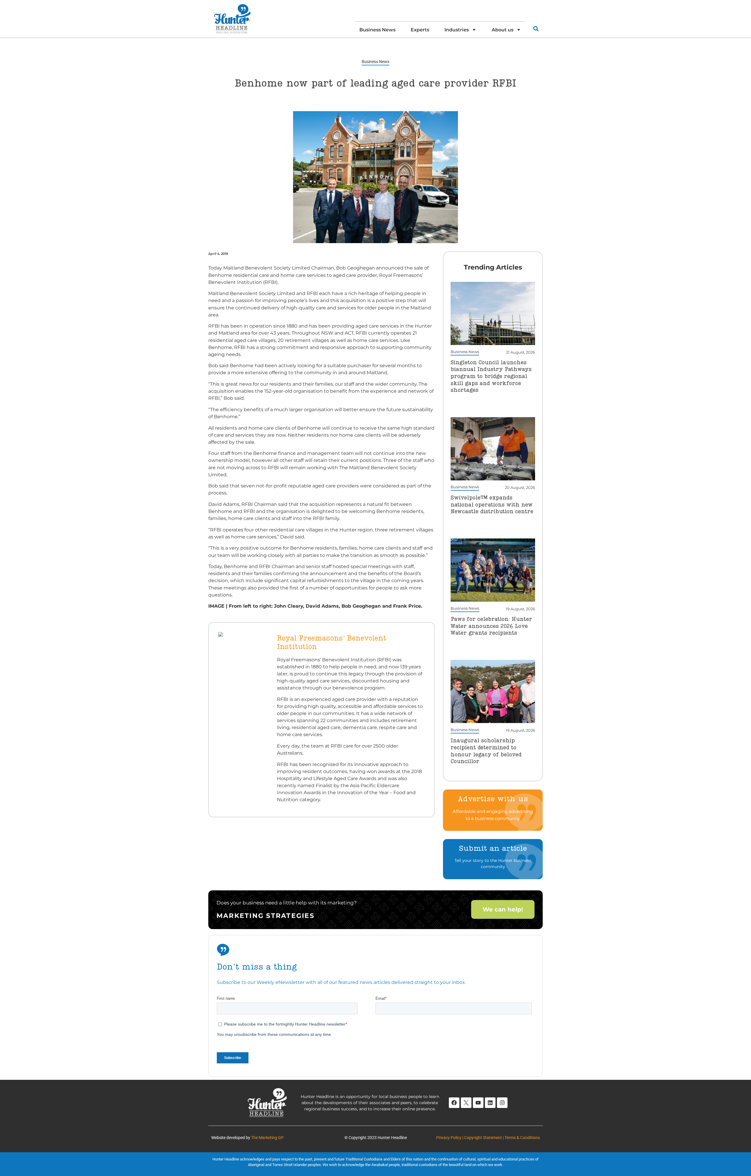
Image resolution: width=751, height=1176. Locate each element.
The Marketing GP (267, 1137)
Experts (420, 30)
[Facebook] (454, 1102)
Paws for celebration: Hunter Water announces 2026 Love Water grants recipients (491, 626)
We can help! (503, 909)
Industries (456, 30)
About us (502, 30)
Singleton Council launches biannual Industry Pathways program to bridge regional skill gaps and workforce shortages (491, 376)
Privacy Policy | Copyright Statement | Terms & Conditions (488, 1137)
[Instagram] (502, 1102)
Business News (377, 30)
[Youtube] (478, 1102)
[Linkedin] (490, 1102)
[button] (536, 28)
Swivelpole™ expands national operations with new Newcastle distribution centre (492, 504)
